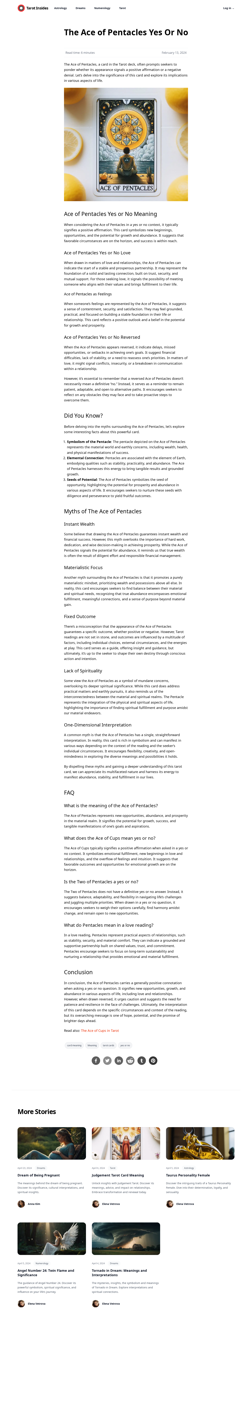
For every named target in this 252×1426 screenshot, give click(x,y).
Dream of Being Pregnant (39, 1175)
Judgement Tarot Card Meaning (118, 1175)
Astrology (60, 8)
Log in (228, 8)
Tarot (122, 8)
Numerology (102, 8)
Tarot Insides (37, 8)
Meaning (92, 1045)
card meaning (74, 1045)
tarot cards (108, 1045)
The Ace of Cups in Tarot (100, 1030)
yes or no (125, 1045)
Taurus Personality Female (188, 1175)
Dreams (80, 8)
